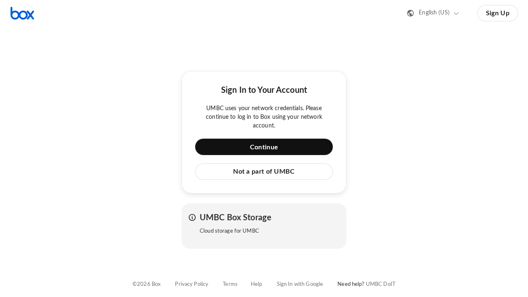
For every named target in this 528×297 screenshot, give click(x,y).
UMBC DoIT (381, 284)
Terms (230, 284)
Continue (264, 147)
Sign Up (497, 13)
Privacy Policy (191, 284)
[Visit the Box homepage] (22, 13)
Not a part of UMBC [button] (264, 171)
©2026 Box (146, 284)
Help (256, 284)
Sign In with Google (300, 284)
